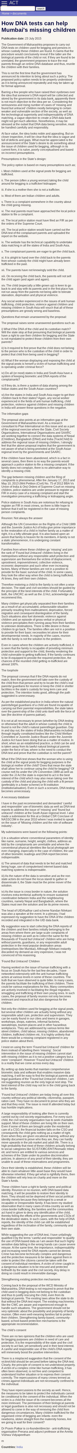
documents (20, 13)
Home (5, 13)
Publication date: (13, 38)
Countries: (8, 1447)
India (19, 1447)
